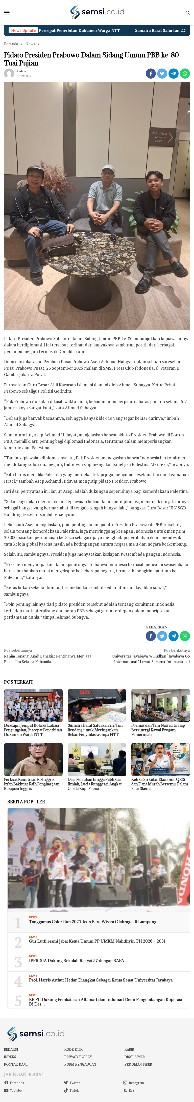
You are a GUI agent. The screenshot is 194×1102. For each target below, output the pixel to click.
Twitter (74, 1083)
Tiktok (74, 1090)
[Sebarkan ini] (151, 73)
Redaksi (11, 1049)
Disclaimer (135, 1056)
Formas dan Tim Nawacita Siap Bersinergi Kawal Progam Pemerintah (158, 730)
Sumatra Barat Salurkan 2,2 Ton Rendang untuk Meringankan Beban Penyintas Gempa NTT (95, 730)
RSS (131, 1090)
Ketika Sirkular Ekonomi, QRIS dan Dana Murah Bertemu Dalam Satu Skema (159, 784)
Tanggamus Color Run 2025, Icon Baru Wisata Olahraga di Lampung (92, 921)
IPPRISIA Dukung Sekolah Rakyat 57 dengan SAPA (76, 960)
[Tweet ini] (162, 73)
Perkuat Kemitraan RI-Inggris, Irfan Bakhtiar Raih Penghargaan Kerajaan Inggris (31, 784)
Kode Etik (73, 1049)
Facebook (17, 1083)
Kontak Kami (16, 1064)
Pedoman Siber (138, 1064)
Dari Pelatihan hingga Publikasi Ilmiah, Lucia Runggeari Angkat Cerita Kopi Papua (95, 784)
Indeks (10, 1056)
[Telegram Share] (173, 73)
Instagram (136, 1083)
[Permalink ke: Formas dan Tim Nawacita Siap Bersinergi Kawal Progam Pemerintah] (160, 705)
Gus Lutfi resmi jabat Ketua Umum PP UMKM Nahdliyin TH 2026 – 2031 (97, 941)
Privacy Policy (78, 1056)
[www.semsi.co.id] (97, 11)
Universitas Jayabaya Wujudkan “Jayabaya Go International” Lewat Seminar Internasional (151, 656)
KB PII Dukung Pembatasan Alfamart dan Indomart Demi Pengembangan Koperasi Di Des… (105, 1001)
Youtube (16, 1090)
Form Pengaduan (80, 1064)
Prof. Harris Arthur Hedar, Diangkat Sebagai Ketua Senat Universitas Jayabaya (101, 980)
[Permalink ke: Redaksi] (9, 72)
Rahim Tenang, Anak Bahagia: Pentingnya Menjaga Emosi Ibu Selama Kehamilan (47, 656)
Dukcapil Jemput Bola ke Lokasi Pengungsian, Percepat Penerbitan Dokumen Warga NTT (33, 730)
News (33, 917)
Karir (129, 1049)
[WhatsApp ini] (185, 73)
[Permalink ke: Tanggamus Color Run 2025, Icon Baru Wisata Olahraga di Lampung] (98, 860)
